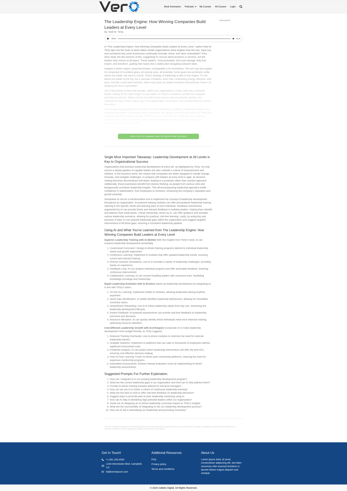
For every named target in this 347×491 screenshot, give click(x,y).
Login (233, 6)
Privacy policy (158, 464)
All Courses (220, 6)
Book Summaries (172, 6)
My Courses (205, 6)
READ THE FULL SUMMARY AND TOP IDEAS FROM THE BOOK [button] (158, 136)
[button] (158, 92)
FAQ (153, 459)
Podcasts (189, 6)
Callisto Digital (166, 488)
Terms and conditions (162, 469)
